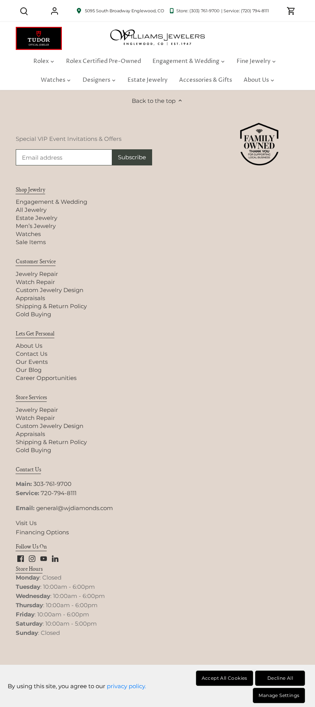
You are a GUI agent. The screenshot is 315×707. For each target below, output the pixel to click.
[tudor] (39, 31)
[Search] (24, 10)
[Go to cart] (291, 10)
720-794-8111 (58, 493)
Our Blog (28, 369)
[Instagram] (32, 558)
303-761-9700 (52, 483)
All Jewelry (31, 209)
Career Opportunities (46, 378)
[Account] (54, 10)
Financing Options (42, 532)
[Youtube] (43, 558)
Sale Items (31, 242)
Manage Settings (279, 695)
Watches (28, 234)
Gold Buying (33, 314)
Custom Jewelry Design (49, 290)
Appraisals (30, 298)
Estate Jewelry (36, 217)
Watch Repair (35, 282)
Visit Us (26, 523)
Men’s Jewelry (36, 226)
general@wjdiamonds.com (74, 508)
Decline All (280, 678)
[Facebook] (20, 558)
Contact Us (31, 353)
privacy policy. (126, 686)
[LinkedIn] (55, 558)
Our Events (32, 361)
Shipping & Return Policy (51, 306)
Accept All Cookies (224, 678)
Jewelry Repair (37, 274)
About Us (29, 345)
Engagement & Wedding (51, 201)
